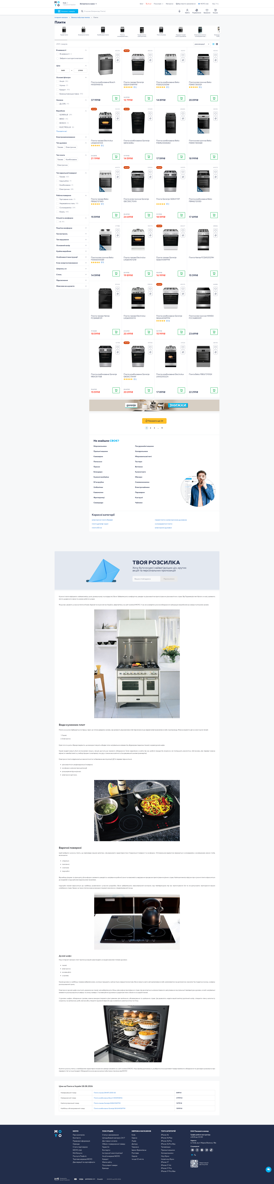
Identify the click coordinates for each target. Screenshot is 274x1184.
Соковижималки (142, 482)
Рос (217, 3)
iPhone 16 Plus (166, 1138)
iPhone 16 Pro (166, 1141)
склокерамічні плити (163, 524)
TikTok (211, 1150)
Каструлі (139, 497)
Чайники (138, 503)
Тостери (138, 461)
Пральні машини (101, 451)
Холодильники (141, 451)
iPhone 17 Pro (166, 1168)
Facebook (197, 1150)
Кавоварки (98, 456)
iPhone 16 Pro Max (168, 1144)
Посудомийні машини (144, 446)
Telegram (206, 1150)
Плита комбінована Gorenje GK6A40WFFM (109, 1108)
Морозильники (100, 446)
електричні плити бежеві (102, 520)
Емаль (62, 212)
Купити (116, 98)
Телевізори (166, 1147)
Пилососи (98, 461)
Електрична (71, 147)
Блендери (98, 472)
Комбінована (71, 160)
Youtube (192, 1150)
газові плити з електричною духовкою (171, 520)
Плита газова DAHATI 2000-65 (105, 1093)
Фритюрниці (99, 497)
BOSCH (63, 123)
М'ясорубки (99, 482)
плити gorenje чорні (100, 524)
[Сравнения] (117, 60)
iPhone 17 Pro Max (168, 1171)
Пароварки (140, 492)
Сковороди (98, 503)
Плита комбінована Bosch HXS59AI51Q (108, 1098)
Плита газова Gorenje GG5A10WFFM (107, 1103)
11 (162, 428)
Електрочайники (142, 487)
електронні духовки (163, 528)
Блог (141, 4)
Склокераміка (65, 207)
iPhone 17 (165, 1162)
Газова (60, 147)
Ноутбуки (165, 1156)
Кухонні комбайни (101, 477)
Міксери (138, 477)
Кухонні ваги (140, 472)
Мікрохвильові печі (143, 456)
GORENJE (64, 115)
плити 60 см (97, 528)
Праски (97, 467)
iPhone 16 (165, 1135)
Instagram (202, 1150)
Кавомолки (98, 492)
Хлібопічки (98, 487)
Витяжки (139, 467)
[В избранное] (117, 55)
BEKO (62, 119)
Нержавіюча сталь (67, 203)
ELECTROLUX (65, 127)
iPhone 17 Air (166, 1165)
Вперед (219, 31)
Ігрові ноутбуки (167, 1159)
